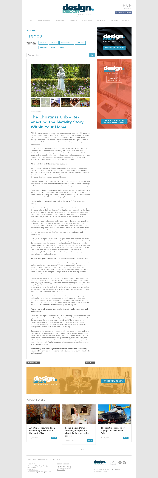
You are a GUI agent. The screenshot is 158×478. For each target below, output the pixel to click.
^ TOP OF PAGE (31, 460)
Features (43, 47)
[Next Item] (86, 81)
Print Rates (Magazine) (64, 468)
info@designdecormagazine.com (41, 472)
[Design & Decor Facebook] (120, 462)
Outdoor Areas (66, 43)
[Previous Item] (34, 81)
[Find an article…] (92, 55)
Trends (62, 47)
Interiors (54, 43)
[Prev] (69, 449)
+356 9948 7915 (33, 470)
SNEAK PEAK (31, 30)
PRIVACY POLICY (42, 460)
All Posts (43, 43)
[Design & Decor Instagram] (124, 462)
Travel (53, 47)
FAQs (58, 460)
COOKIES (52, 460)
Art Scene (80, 43)
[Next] (88, 449)
